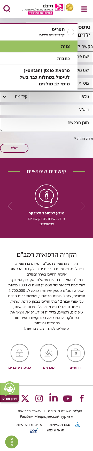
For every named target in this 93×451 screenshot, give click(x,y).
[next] (11, 205)
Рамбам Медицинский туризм (46, 416)
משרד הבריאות (29, 410)
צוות (65, 46)
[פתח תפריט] (84, 9)
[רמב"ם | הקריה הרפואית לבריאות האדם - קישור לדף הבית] (41, 9)
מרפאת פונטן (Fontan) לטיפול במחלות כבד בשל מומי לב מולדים (45, 77)
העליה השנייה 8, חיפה (64, 410)
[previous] (81, 205)
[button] (39, 32)
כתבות (63, 58)
